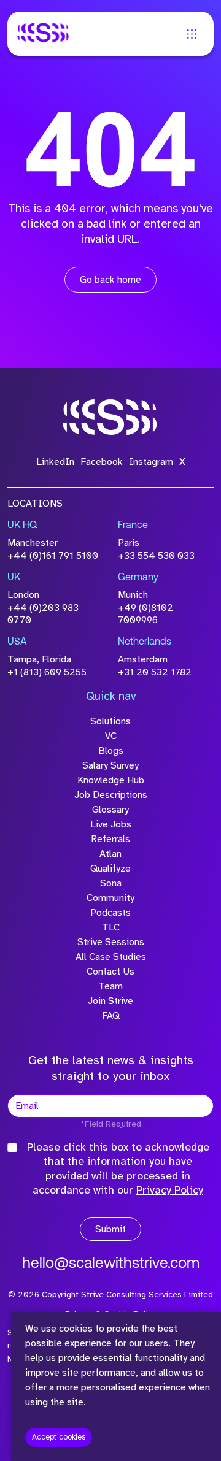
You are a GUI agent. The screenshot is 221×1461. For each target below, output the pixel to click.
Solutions (110, 721)
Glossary (110, 809)
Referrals (110, 839)
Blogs (110, 751)
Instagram (151, 462)
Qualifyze (110, 868)
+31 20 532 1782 (155, 672)
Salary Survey (110, 765)
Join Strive (110, 1001)
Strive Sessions (110, 942)
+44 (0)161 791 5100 (52, 556)
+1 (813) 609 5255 (47, 672)
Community (110, 898)
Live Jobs (110, 824)
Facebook (101, 462)
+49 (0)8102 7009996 (145, 614)
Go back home (110, 280)
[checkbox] (12, 1147)
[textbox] (110, 1106)
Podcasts (110, 913)
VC (111, 736)
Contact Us (110, 971)
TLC (111, 927)
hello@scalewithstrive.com (111, 1264)
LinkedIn (55, 462)
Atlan (110, 854)
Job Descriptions (110, 795)
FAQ (111, 1016)
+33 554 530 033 (156, 556)
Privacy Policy (169, 1190)
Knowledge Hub (110, 780)
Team (110, 986)
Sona (111, 883)
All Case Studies (111, 957)
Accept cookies (58, 1437)
